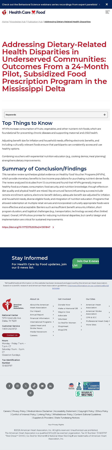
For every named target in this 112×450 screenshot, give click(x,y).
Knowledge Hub (18, 21)
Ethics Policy (102, 411)
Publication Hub (35, 21)
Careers (33, 335)
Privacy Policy (19, 411)
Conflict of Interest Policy (24, 414)
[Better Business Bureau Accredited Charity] (79, 386)
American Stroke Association (94, 312)
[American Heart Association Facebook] (9, 386)
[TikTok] (34, 386)
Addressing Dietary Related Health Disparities (67, 21)
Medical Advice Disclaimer (39, 411)
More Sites (91, 325)
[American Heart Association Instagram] (17, 386)
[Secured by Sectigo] (84, 393)
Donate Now (64, 305)
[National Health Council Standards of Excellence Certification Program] (71, 386)
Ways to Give (64, 312)
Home (5, 21)
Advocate (62, 315)
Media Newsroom (38, 332)
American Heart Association (93, 306)
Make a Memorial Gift (68, 308)
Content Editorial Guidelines (87, 414)
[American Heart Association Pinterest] (30, 393)
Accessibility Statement (65, 411)
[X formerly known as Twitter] (26, 386)
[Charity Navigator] (91, 386)
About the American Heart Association (39, 306)
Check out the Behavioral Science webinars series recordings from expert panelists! (49, 4)
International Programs (40, 322)
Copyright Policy (86, 411)
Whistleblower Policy (63, 414)
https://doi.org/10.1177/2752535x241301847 (26, 227)
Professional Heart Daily (97, 321)
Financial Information (40, 318)
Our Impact (35, 311)
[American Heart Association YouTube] (42, 386)
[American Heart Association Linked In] (50, 386)
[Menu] (107, 12)
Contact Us (12, 335)
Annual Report (37, 315)
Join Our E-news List (85, 263)
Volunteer (62, 319)
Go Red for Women (67, 323)
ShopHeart (63, 326)
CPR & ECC (91, 317)
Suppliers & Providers (43, 418)
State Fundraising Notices (67, 418)
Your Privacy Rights (56, 425)
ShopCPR (62, 330)
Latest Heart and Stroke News (38, 326)
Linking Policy (44, 414)
